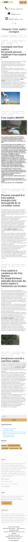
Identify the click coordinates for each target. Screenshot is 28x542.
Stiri (23, 190)
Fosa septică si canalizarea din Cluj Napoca (11, 273)
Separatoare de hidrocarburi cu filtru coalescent (14, 432)
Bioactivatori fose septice (9, 528)
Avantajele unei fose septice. (10, 428)
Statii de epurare (21, 528)
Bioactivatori (4, 445)
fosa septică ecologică (10, 229)
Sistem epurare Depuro (14, 526)
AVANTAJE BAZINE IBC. (9, 436)
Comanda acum (7, 503)
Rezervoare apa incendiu (14, 538)
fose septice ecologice (11, 170)
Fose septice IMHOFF (12, 117)
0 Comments (10, 43)
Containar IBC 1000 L (14, 445)
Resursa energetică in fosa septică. (13, 196)
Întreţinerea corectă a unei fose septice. (12, 359)
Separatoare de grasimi (14, 535)
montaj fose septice (20, 367)
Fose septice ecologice (12, 42)
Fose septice (19, 159)
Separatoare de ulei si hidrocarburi (14, 536)
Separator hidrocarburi (14, 448)
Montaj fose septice (14, 530)
